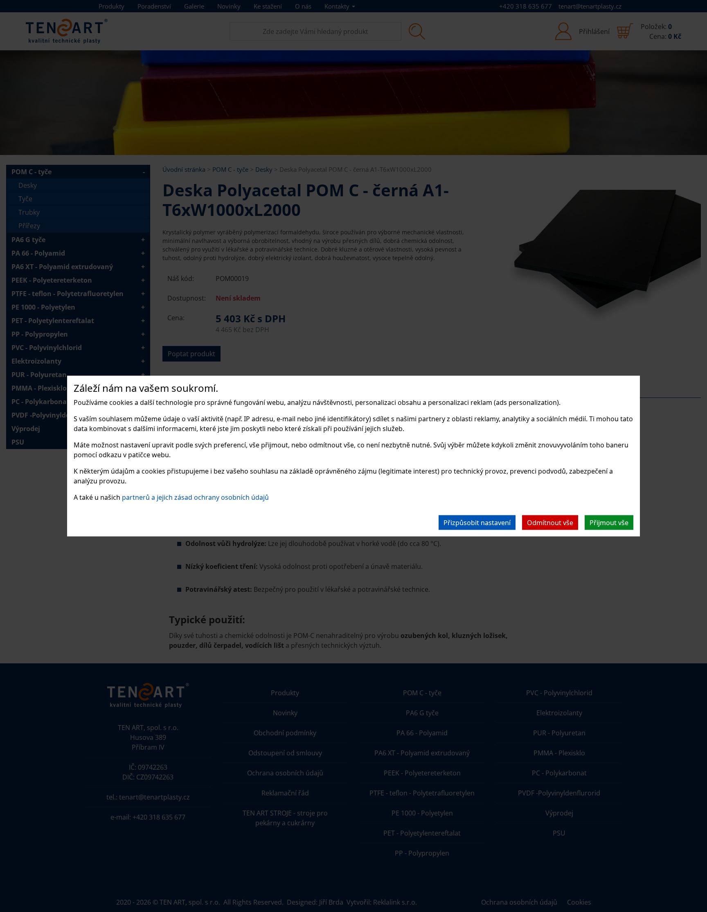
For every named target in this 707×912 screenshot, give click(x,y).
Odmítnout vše (550, 522)
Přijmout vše (609, 522)
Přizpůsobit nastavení (477, 522)
